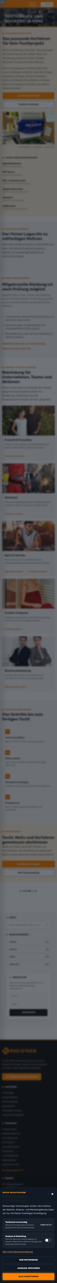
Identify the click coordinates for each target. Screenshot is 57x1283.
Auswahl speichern (28, 1268)
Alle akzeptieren (28, 1276)
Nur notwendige (28, 1260)
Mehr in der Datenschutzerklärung (18, 1252)
